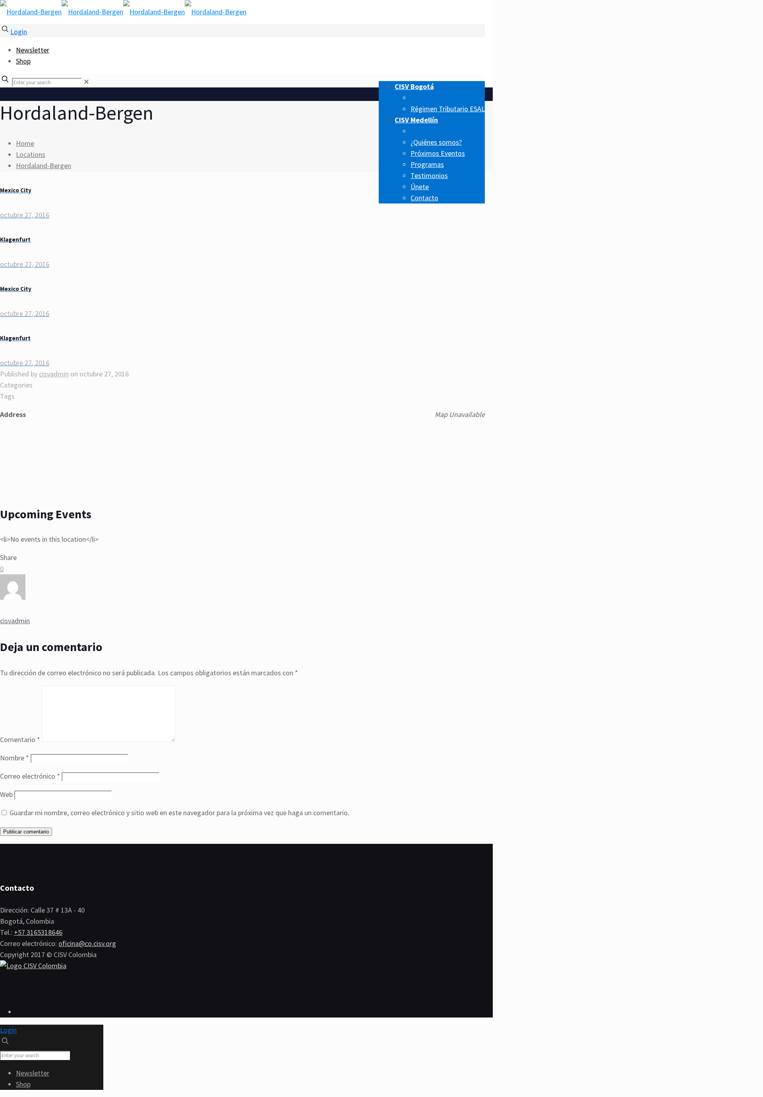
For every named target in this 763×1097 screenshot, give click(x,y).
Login (18, 31)
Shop (23, 61)
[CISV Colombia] (123, 11)
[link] (86, 81)
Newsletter (32, 49)
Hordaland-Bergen (43, 165)
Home (25, 143)
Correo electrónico (30, 776)
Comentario (20, 739)
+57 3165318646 (38, 932)
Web (6, 794)
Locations (30, 154)
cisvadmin (54, 373)
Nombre (14, 757)
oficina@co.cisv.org (87, 943)
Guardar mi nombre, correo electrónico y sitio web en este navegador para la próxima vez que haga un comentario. (179, 812)
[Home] (33, 965)
